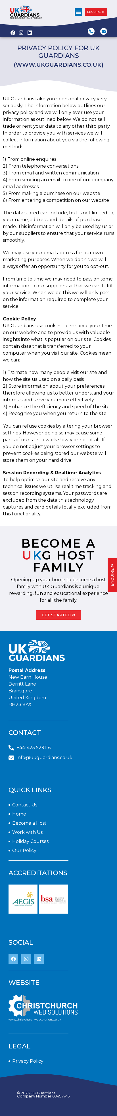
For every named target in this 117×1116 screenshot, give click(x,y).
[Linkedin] (39, 959)
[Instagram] (26, 959)
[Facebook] (13, 959)
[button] (78, 12)
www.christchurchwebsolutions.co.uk (35, 1019)
